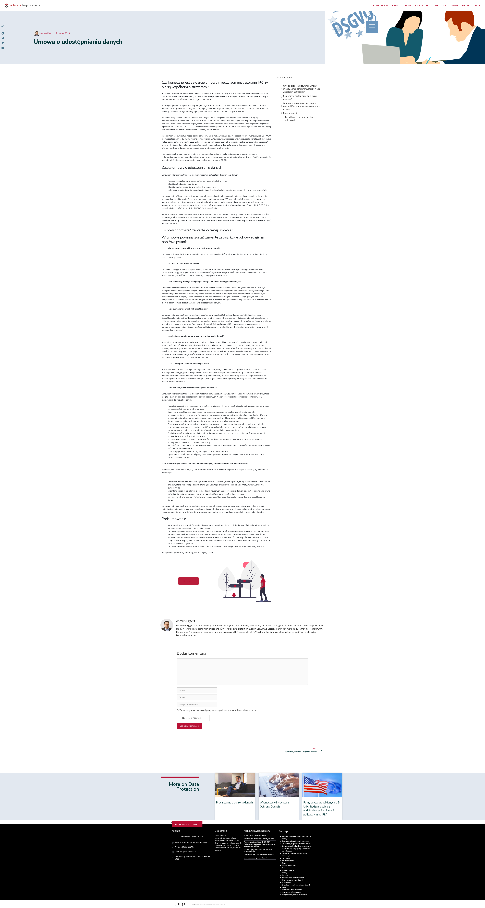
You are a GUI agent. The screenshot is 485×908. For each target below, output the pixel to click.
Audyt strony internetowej (291, 892)
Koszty (408, 5)
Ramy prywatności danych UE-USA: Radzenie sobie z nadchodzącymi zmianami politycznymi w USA (259, 844)
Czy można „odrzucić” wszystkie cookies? (259, 855)
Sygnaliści (286, 858)
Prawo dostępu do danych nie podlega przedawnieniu (258, 850)
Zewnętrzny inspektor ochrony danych (296, 841)
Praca (284, 863)
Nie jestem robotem (191, 718)
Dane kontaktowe (185, 824)
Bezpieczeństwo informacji (292, 890)
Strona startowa (380, 5)
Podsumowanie (290, 113)
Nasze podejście (422, 5)
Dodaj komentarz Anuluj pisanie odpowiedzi (300, 119)
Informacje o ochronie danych (292, 880)
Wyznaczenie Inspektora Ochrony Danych (259, 839)
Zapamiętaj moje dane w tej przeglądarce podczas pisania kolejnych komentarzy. (217, 710)
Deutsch (465, 5)
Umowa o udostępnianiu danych (255, 858)
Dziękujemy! (286, 882)
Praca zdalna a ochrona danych (234, 802)
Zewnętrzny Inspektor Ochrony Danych (296, 844)
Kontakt (454, 5)
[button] (3, 33)
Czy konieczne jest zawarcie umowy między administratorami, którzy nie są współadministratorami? (301, 88)
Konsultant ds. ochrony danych (293, 878)
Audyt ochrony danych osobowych (294, 895)
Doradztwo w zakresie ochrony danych (296, 885)
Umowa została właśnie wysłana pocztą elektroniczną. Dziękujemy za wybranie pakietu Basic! (296, 848)
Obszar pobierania (288, 865)
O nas (435, 5)
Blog (444, 5)
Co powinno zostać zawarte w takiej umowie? (300, 97)
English (477, 5)
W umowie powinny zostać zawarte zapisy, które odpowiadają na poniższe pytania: (301, 106)
